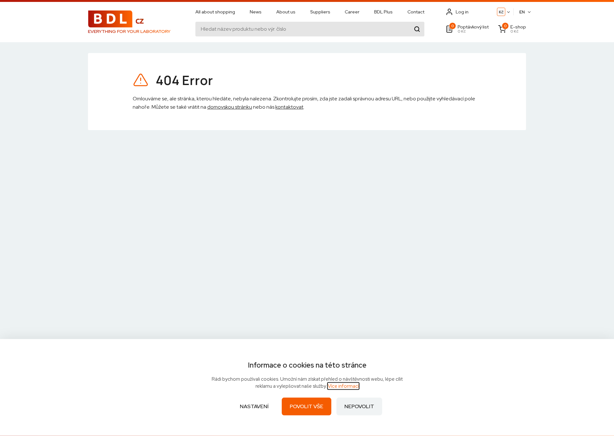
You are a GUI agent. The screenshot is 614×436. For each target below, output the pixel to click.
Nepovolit (359, 406)
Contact (415, 12)
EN (522, 12)
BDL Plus (383, 12)
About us (285, 12)
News (256, 12)
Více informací (343, 386)
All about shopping (215, 12)
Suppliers (320, 12)
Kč (501, 12)
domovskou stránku (229, 107)
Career (352, 12)
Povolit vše (306, 406)
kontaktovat (289, 107)
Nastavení (254, 406)
